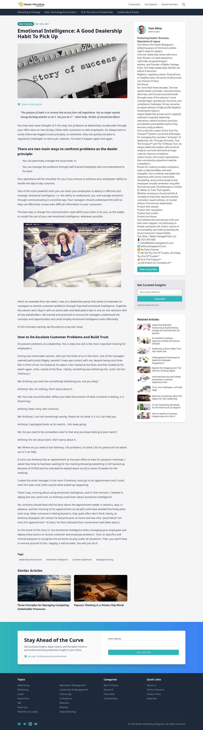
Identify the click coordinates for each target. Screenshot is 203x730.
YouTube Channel (150, 249)
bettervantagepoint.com (153, 246)
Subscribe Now (144, 652)
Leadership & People (128, 12)
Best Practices (111, 685)
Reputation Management (73, 685)
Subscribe (159, 298)
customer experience (82, 559)
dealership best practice (30, 559)
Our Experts (151, 4)
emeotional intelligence (57, 559)
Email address (114, 638)
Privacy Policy (154, 694)
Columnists (134, 4)
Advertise (152, 698)
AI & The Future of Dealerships (97, 12)
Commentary (110, 698)
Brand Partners (170, 4)
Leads (21, 694)
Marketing (23, 689)
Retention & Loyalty (28, 711)
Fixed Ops (23, 707)
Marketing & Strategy (29, 12)
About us (151, 685)
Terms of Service (155, 689)
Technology (66, 694)
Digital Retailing (68, 711)
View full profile (148, 269)
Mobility (64, 707)
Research (108, 689)
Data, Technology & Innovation (60, 12)
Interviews (109, 694)
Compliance (66, 698)
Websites (64, 702)
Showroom (23, 698)
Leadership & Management (74, 689)
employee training (104, 559)
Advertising (23, 685)
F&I (19, 702)
